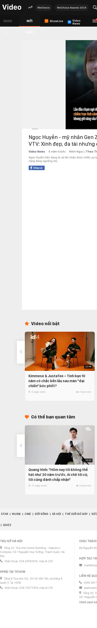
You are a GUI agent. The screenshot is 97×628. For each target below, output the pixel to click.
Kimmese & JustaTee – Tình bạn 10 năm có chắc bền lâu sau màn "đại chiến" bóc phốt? (56, 381)
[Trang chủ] (11, 7)
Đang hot (7, 23)
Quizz (7, 525)
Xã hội (56, 514)
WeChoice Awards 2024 (71, 7)
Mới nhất (29, 23)
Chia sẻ (37, 167)
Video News (37, 151)
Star (4, 514)
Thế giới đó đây (76, 514)
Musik (16, 514)
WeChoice (43, 7)
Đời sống (41, 514)
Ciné (28, 514)
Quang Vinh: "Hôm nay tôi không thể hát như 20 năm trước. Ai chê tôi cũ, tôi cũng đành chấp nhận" (58, 475)
